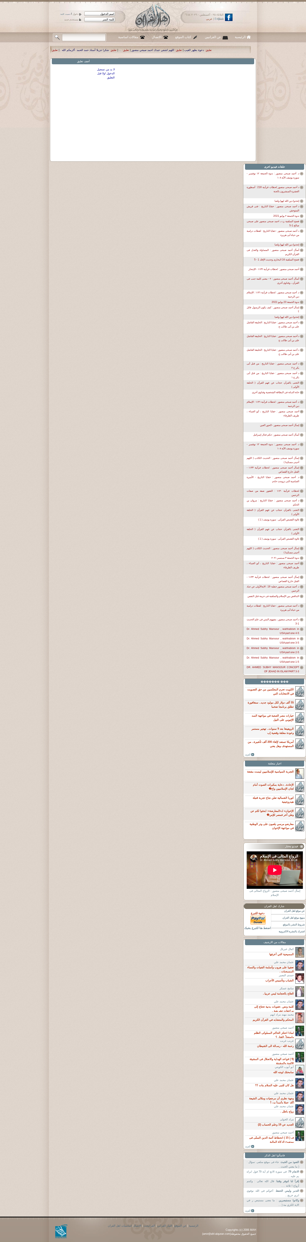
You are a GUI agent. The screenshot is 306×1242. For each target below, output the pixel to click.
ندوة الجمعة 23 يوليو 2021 (285, 302)
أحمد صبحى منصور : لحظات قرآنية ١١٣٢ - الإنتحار (274, 269)
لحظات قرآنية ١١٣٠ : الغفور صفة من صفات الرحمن (273, 493)
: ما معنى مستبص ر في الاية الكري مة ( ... (273, 1202)
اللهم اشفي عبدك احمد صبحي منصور (241, 50)
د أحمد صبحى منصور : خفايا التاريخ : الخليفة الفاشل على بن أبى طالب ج (273, 324)
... (208, 50)
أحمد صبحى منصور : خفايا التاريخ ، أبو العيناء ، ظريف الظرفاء (273, 413)
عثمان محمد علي (284, 962)
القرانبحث (149, 1225)
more (249, 754)
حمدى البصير (286, 975)
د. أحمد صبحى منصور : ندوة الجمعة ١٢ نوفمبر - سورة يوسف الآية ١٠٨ (273, 175)
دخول (75, 13)
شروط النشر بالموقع (294, 924)
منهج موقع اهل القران (293, 917)
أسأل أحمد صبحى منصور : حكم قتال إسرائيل (276, 434)
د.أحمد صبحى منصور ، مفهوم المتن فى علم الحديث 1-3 (273, 621)
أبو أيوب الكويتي (284, 1067)
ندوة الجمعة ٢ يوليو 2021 (286, 215)
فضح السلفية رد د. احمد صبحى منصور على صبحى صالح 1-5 (273, 223)
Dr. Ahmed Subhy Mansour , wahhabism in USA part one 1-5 (273, 659)
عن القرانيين (213, 37)
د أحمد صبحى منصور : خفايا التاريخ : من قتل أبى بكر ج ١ (273, 375)
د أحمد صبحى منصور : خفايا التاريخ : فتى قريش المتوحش (273, 208)
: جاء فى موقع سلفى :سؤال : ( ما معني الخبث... (273, 1164)
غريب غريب (287, 1040)
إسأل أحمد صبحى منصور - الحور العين (279, 425)
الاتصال (157, 37)
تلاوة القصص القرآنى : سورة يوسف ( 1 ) (278, 519)
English (219, 18)
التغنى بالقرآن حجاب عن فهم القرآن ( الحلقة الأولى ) (273, 384)
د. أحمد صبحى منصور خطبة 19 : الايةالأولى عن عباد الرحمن (273, 588)
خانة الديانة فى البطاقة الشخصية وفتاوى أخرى (275, 392)
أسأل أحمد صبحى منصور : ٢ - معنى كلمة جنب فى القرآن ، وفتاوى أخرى (273, 280)
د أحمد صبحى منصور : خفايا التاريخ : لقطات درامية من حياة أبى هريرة (273, 233)
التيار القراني (164, 1225)
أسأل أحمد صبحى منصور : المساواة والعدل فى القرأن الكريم (273, 252)
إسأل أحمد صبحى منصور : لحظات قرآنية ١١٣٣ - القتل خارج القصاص (273, 469)
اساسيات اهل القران (120, 1225)
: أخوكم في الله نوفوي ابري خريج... (273, 1193)
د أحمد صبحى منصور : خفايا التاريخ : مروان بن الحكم (273, 502)
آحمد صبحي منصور (283, 1027)
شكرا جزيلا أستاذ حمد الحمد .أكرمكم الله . (173, 50)
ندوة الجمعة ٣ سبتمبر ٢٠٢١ (285, 557)
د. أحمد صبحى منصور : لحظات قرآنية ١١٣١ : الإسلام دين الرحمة (273, 294)
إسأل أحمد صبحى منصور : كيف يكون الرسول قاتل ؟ (273, 309)
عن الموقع (180, 1225)
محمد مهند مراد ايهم (282, 1014)
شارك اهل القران (274, 906)
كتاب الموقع (183, 37)
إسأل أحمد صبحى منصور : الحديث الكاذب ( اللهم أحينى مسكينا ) (273, 460)
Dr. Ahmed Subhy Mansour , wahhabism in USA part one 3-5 (273, 640)
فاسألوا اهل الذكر (275, 1155)
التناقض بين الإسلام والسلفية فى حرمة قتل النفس (273, 596)
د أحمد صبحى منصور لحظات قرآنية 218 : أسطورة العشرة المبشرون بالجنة (273, 189)
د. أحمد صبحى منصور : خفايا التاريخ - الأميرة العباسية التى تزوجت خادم (273, 479)
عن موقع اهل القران (294, 910)
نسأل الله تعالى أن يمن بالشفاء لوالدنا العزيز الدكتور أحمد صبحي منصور (97, 50)
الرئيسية (240, 37)
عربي (209, 18)
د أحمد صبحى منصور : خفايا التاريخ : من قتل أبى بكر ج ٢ (273, 365)
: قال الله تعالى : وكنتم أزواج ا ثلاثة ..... (273, 1183)
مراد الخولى (287, 1119)
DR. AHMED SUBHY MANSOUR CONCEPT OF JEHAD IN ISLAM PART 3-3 (273, 669)
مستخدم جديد (71, 19)
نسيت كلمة (65, 14)
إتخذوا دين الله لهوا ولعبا (287, 200)
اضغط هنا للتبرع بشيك (257, 928)
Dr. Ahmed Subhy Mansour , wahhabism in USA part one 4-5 (273, 631)
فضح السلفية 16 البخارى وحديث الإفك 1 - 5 (276, 259)
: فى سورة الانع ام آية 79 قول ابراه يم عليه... (273, 1174)
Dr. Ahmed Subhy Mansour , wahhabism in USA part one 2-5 (273, 650)
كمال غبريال (287, 949)
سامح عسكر (287, 988)
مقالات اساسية (128, 37)
